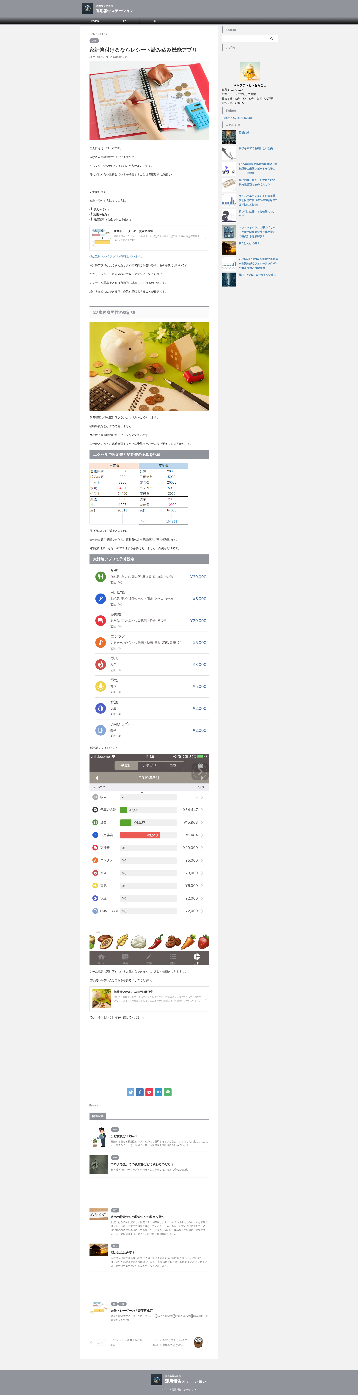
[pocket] (149, 1092)
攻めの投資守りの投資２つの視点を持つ (138, 1217)
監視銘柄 (244, 132)
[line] (168, 1092)
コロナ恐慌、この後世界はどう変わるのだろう (142, 1164)
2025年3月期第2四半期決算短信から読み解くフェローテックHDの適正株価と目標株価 (258, 263)
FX (124, 20)
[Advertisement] (149, 1053)
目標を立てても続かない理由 (256, 148)
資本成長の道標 (173, 1375)
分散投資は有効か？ (124, 1136)
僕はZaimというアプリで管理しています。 (116, 256)
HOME (95, 20)
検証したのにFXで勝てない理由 (257, 274)
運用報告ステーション (114, 11)
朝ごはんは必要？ (123, 1252)
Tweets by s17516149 (237, 118)
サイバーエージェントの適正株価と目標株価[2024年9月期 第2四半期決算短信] (258, 200)
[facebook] (140, 1092)
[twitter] (130, 1092)
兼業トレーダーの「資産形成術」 (133, 1310)
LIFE (95, 1105)
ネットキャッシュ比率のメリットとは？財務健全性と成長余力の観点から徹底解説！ (257, 232)
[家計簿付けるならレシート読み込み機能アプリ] (158, 1092)
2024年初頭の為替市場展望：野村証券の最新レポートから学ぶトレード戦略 (258, 168)
